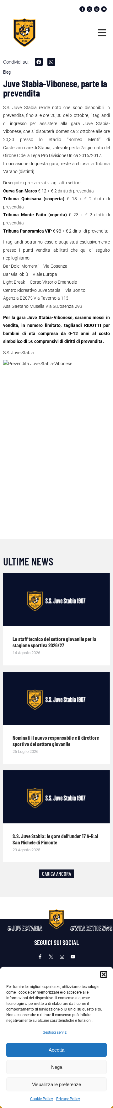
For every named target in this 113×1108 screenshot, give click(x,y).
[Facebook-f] (82, 9)
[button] (103, 974)
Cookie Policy (41, 1099)
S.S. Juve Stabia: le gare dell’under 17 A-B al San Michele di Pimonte (55, 839)
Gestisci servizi (55, 1032)
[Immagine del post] (56, 599)
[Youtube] (104, 9)
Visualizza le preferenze (56, 1084)
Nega (56, 1067)
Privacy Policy (68, 1099)
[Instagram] (97, 9)
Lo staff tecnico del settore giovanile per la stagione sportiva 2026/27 (54, 642)
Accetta (56, 1050)
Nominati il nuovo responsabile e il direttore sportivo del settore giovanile (56, 740)
